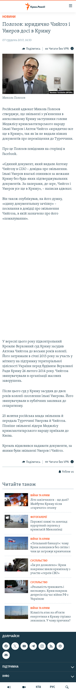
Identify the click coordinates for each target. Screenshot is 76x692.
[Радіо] (9, 687)
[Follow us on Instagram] (42, 646)
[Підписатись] (6, 655)
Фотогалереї (38, 517)
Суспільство (38, 560)
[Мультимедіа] (24, 687)
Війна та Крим (40, 495)
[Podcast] (60, 646)
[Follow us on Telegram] (33, 646)
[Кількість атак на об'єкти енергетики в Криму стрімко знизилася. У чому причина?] (16, 612)
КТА (38, 687)
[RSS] (51, 646)
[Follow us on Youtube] (24, 646)
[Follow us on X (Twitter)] (15, 646)
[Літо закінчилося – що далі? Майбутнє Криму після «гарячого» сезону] (16, 499)
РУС (52, 687)
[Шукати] (67, 687)
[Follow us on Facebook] (6, 646)
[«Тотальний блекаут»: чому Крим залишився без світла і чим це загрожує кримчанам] (16, 543)
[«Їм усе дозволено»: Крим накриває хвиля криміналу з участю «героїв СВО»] (16, 564)
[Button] (31, 48)
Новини (9, 17)
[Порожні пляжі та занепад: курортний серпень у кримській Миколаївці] (16, 521)
